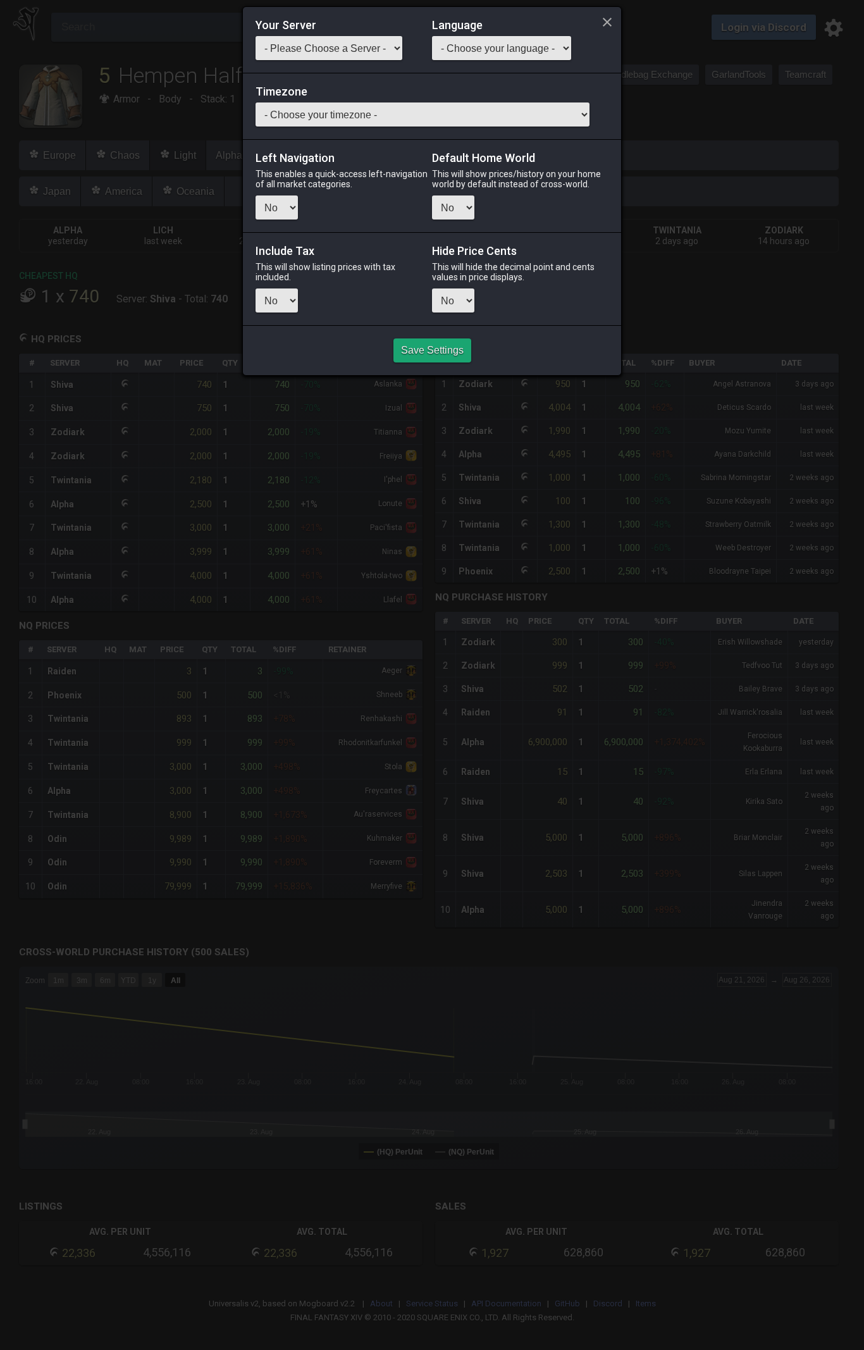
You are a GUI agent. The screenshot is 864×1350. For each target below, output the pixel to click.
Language (457, 25)
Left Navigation (295, 158)
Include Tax (285, 251)
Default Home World (483, 158)
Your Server (286, 25)
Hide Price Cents (474, 251)
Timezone (281, 91)
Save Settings (432, 350)
